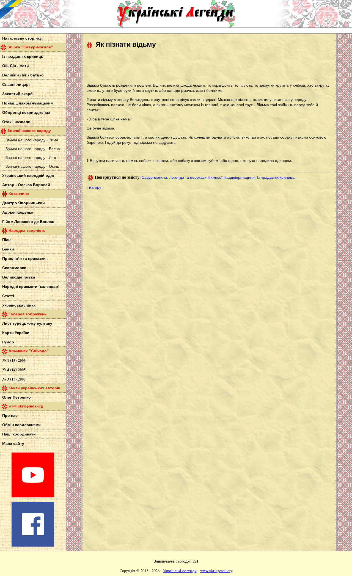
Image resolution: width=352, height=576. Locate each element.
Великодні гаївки (18, 277)
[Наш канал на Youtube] (33, 495)
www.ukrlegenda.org (216, 570)
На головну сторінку (22, 38)
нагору (95, 187)
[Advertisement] (187, 66)
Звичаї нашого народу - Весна (33, 148)
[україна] (41, 13)
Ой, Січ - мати (15, 65)
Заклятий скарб (17, 94)
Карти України (15, 332)
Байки (8, 249)
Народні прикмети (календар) (30, 286)
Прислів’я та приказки (24, 258)
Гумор (8, 342)
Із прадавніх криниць (22, 56)
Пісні (7, 239)
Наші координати (19, 434)
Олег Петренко (16, 397)
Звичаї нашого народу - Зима (32, 139)
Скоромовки (14, 268)
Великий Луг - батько (23, 75)
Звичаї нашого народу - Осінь (32, 166)
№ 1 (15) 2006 (14, 360)
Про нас (10, 415)
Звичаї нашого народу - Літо (31, 157)
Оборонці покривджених (26, 112)
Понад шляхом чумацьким (27, 103)
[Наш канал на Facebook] (33, 545)
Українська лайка (18, 305)
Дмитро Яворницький (23, 203)
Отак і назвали (16, 122)
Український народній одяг (28, 175)
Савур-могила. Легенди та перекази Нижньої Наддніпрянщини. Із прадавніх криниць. (218, 177)
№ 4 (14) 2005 (14, 370)
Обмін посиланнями (21, 425)
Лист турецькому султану (27, 323)
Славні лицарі (16, 84)
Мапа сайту (13, 443)
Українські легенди (180, 570)
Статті (8, 296)
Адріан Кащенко (17, 212)
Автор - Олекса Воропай (26, 185)
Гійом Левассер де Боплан (28, 221)
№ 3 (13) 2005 (14, 379)
